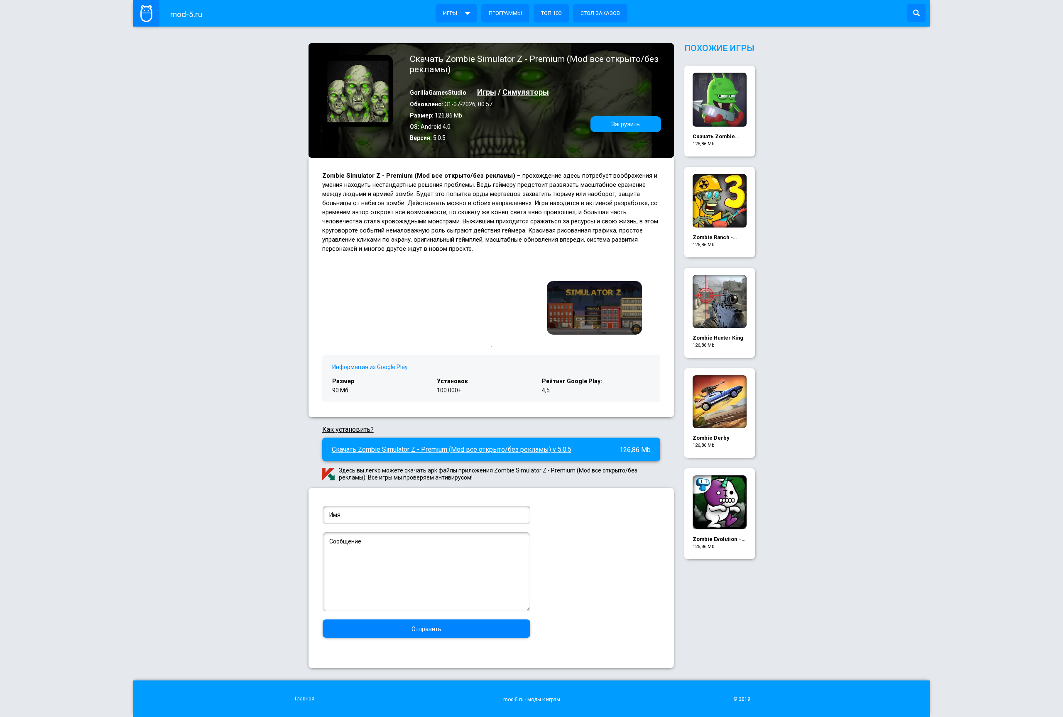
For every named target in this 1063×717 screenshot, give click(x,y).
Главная (304, 699)
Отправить (426, 629)
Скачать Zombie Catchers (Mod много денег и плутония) (714, 136)
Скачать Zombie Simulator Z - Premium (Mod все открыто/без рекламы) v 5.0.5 (451, 449)
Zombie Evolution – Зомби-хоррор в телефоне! (717, 539)
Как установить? (348, 429)
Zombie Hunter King (718, 338)
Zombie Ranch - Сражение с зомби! (718, 237)
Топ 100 (551, 13)
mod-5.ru (186, 14)
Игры (450, 13)
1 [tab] (491, 347)
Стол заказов (600, 13)
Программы (505, 13)
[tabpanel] (594, 308)
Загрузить (625, 124)
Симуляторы (525, 92)
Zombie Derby (711, 438)
